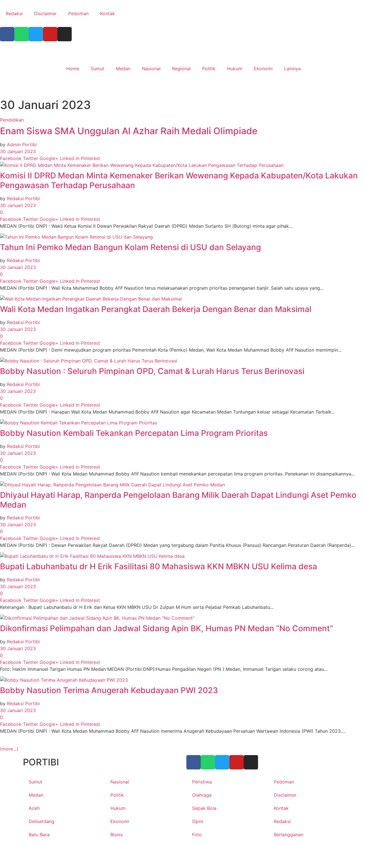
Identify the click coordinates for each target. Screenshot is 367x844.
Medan (123, 68)
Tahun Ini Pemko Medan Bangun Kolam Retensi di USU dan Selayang (130, 247)
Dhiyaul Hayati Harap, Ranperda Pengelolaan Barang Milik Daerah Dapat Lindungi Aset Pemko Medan (178, 500)
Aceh (34, 808)
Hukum (234, 68)
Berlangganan (288, 834)
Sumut (97, 68)
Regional (181, 68)
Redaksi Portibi (23, 198)
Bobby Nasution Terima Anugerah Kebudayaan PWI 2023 (109, 690)
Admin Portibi (22, 144)
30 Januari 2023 (18, 151)
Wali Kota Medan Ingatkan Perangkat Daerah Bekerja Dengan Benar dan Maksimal (155, 309)
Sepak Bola (204, 808)
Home (72, 68)
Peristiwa (202, 782)
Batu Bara (39, 834)
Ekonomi (263, 68)
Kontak (107, 13)
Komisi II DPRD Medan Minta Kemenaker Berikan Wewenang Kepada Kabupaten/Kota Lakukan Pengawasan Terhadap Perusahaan (179, 180)
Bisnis (116, 834)
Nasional (151, 68)
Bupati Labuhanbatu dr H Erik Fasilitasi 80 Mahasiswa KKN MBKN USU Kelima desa (158, 566)
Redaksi (14, 13)
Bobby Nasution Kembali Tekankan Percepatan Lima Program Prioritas (134, 433)
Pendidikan (12, 120)
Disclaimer (45, 13)
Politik (209, 68)
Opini (197, 821)
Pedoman (78, 13)
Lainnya (292, 68)
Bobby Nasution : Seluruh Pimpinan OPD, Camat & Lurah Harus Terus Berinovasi (152, 371)
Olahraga (202, 795)
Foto (197, 834)
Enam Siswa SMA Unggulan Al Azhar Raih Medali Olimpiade (128, 131)
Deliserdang (41, 821)
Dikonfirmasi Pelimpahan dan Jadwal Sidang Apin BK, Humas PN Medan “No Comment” (166, 628)
